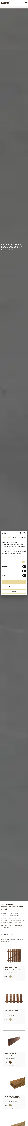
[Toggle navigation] (25, 3)
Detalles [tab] (14, 537)
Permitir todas (14, 582)
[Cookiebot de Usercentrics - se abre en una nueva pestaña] (20, 533)
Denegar (14, 591)
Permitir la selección (14, 586)
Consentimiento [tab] (6, 537)
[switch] (24, 566)
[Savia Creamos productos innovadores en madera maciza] (5, 2)
